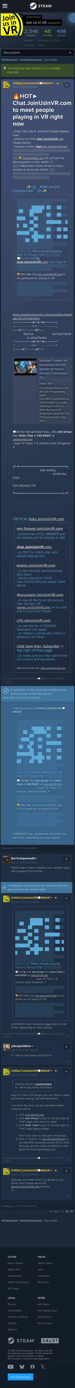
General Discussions (31, 59)
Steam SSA (14, 1269)
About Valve (45, 1263)
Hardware (43, 1275)
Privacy (12, 1304)
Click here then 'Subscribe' (38, 646)
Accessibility (15, 1310)
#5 (68, 1196)
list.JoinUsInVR (50, 1138)
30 (67, 1211)
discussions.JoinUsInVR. (36, 595)
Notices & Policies (18, 1316)
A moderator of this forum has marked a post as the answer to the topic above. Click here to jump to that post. (34, 693)
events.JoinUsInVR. (32, 565)
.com (62, 1138)
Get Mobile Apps (20, 1376)
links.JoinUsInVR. (43, 519)
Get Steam (44, 1304)
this (51, 833)
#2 (68, 1035)
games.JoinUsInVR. (30, 607)
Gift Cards (13, 1288)
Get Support (45, 1316)
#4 (68, 1159)
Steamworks (15, 1275)
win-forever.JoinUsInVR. (36, 528)
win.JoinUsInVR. (47, 274)
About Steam (15, 1263)
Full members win (33, 158)
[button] (37, 693)
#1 (68, 877)
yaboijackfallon (44, 1084)
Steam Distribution (18, 1282)
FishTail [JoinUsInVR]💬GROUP (32, 83)
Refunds (12, 1329)
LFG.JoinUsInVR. (30, 620)
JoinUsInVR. (20, 439)
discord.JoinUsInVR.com (25, 1186)
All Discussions (10, 59)
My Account (45, 1323)
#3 (68, 1061)
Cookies (12, 1323)
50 (71, 1211)
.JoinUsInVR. (49, 146)
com (60, 138)
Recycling (43, 1282)
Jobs (40, 1269)
